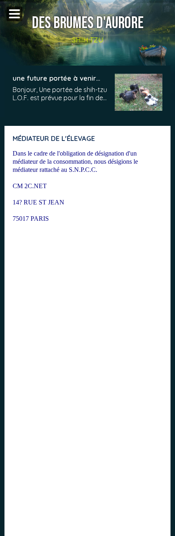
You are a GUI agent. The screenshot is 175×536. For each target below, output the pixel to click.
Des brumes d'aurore (88, 23)
